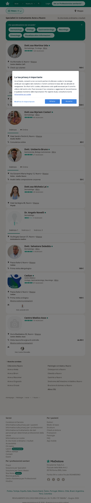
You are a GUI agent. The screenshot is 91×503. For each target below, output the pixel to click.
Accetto (69, 101)
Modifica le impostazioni (24, 102)
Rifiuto (52, 101)
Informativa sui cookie (22, 94)
